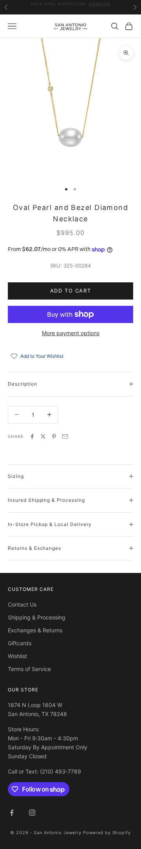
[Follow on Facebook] (12, 813)
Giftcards (19, 643)
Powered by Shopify (107, 832)
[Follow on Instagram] (32, 813)
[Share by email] (65, 436)
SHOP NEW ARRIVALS (95, 8)
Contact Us (22, 604)
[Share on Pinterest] (54, 436)
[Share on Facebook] (32, 436)
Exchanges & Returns (35, 630)
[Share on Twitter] (43, 436)
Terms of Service (29, 669)
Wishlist (17, 656)
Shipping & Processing (36, 617)
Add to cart (70, 290)
